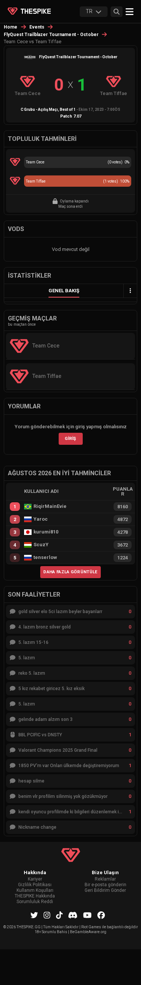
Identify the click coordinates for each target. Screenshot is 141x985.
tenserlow (45, 557)
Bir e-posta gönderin (105, 884)
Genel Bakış (64, 290)
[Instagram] (47, 915)
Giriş (70, 438)
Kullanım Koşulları (35, 890)
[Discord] (72, 915)
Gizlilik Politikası (35, 884)
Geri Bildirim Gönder (105, 890)
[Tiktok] (59, 915)
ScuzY (41, 544)
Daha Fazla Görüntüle (70, 571)
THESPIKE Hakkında (35, 896)
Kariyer (35, 879)
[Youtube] (87, 915)
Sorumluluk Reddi (35, 901)
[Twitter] (34, 915)
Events (37, 27)
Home (11, 27)
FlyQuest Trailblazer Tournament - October (51, 34)
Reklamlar (105, 879)
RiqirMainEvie (50, 506)
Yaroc (40, 519)
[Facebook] (101, 915)
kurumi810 (45, 532)
